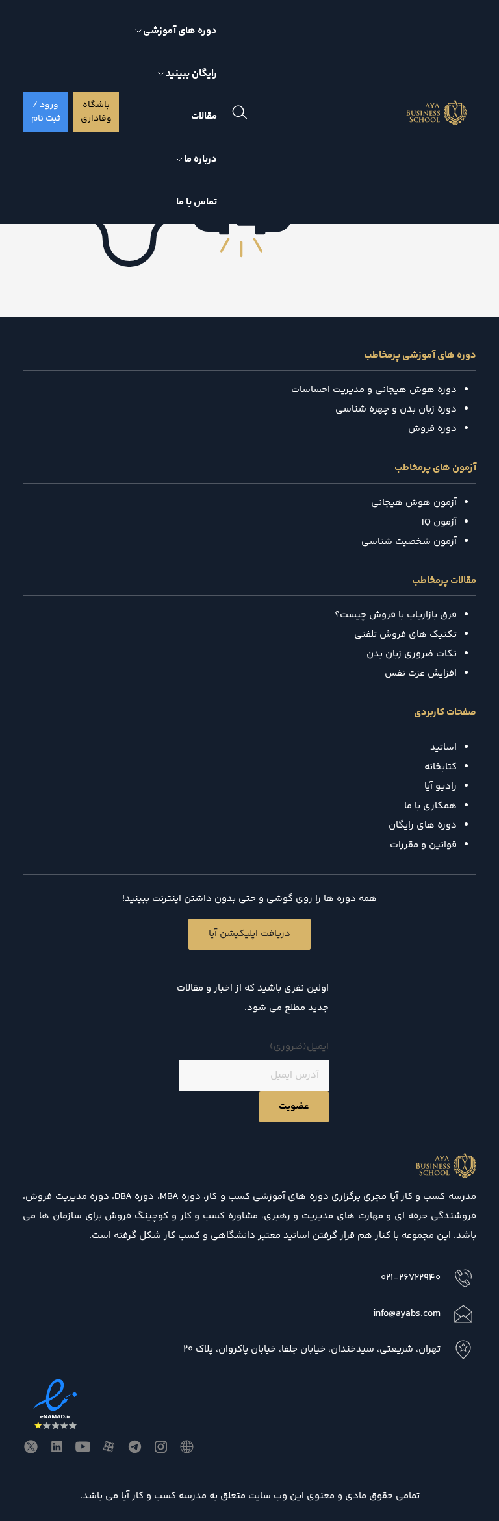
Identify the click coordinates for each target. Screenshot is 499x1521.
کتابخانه (440, 767)
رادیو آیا (440, 786)
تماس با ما (196, 202)
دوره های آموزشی (180, 30)
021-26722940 (411, 1277)
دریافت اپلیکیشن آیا (249, 933)
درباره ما (200, 159)
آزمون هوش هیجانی (414, 502)
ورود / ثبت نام (45, 112)
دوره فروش (432, 428)
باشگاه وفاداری (96, 112)
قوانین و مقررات (423, 844)
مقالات (204, 116)
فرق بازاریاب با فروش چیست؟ (396, 615)
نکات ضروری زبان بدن (411, 654)
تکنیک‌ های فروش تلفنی (405, 634)
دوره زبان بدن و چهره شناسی (396, 409)
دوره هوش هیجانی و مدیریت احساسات (374, 389)
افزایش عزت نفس (421, 673)
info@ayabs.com (407, 1313)
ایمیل (299, 1046)
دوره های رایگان (423, 825)
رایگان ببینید (191, 73)
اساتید (443, 747)
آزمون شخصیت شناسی (409, 541)
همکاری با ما (430, 805)
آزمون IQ (439, 522)
